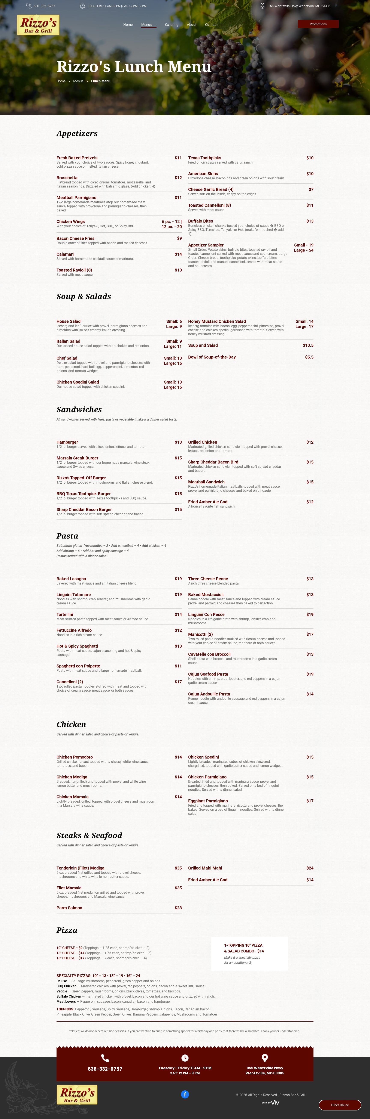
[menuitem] (128, 25)
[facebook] (185, 1095)
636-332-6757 (44, 6)
